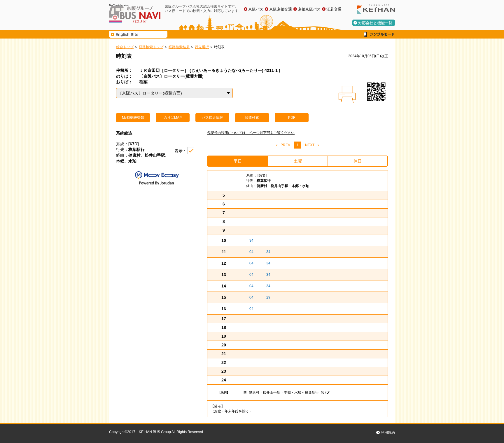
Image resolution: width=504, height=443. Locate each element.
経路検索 (252, 118)
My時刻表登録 (133, 118)
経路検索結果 (179, 47)
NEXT (309, 145)
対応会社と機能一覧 (375, 23)
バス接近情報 (212, 118)
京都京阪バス (309, 9)
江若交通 (334, 9)
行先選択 (202, 47)
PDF (291, 118)
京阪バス (255, 9)
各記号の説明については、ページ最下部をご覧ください (251, 133)
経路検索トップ (151, 47)
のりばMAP (173, 118)
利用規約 (388, 432)
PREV (285, 145)
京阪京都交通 (280, 9)
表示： (180, 151)
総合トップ (125, 47)
